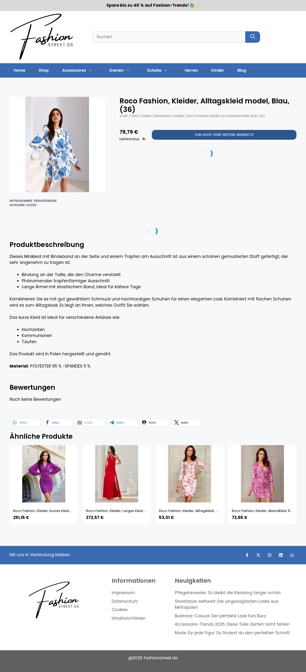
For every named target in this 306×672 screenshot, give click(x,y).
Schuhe (154, 70)
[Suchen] (252, 37)
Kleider (31, 205)
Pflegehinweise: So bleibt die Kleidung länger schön (228, 593)
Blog (241, 70)
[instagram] (269, 555)
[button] (26, 422)
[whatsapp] (292, 555)
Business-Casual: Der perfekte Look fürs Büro (220, 616)
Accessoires (74, 70)
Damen (116, 70)
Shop (44, 70)
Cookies (120, 610)
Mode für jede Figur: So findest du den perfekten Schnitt (232, 633)
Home (19, 70)
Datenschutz (125, 601)
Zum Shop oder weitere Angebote (224, 134)
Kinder (217, 70)
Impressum (123, 593)
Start (124, 116)
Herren (191, 70)
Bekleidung (162, 116)
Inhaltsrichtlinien (129, 618)
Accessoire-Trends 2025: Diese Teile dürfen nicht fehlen (232, 624)
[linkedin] (280, 555)
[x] (258, 555)
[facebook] (247, 555)
